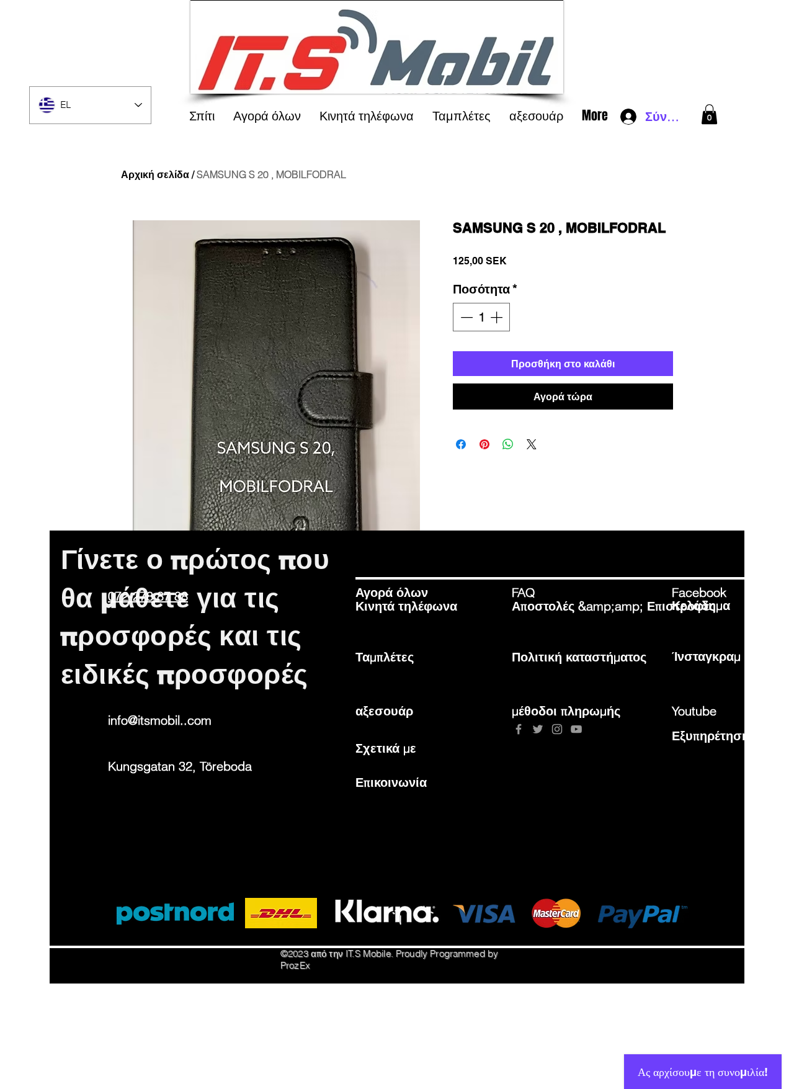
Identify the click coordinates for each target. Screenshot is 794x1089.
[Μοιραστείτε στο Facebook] (460, 444)
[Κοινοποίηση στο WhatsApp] (508, 444)
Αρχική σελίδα (155, 174)
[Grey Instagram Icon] (557, 729)
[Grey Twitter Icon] (538, 729)
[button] (709, 114)
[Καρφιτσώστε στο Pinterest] (484, 444)
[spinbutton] (481, 317)
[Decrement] (465, 317)
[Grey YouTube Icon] (576, 729)
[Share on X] (531, 444)
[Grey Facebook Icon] (518, 729)
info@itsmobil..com (160, 720)
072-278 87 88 (148, 596)
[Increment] (497, 317)
